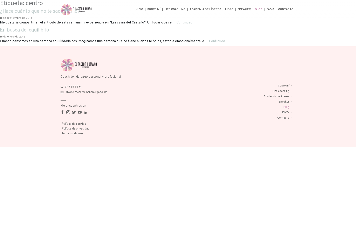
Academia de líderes (205, 9)
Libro (229, 9)
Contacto (285, 9)
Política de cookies (74, 124)
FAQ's (270, 9)
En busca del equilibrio (24, 30)
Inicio (139, 9)
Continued (185, 22)
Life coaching (174, 9)
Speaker (244, 9)
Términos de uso (72, 133)
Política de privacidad (75, 129)
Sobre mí (153, 9)
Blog (258, 9)
